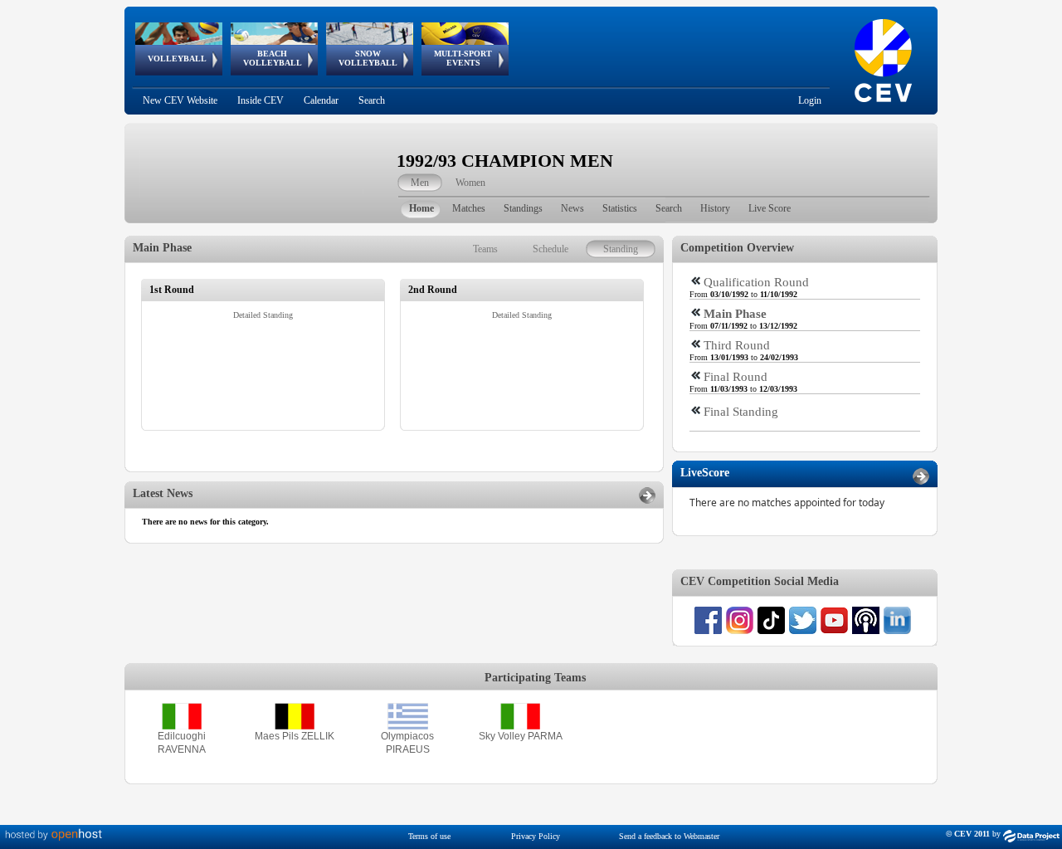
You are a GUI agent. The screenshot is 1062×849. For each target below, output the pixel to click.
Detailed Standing (263, 315)
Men (420, 182)
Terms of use (429, 836)
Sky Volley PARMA (521, 736)
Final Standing (741, 411)
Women (470, 182)
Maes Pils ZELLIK (294, 736)
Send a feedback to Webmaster (669, 836)
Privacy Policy (535, 836)
